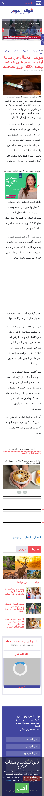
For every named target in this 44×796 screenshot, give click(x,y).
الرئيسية (36, 51)
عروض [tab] (22, 549)
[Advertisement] (22, 286)
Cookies (9, 781)
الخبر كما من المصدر (30, 453)
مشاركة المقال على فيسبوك (25, 537)
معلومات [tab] (34, 549)
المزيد (21, 687)
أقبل (22, 787)
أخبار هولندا (25, 51)
